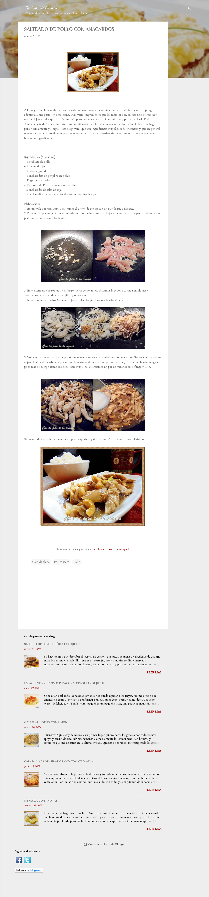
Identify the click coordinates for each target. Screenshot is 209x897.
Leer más (154, 672)
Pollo (76, 562)
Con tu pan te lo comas (41, 7)
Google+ (124, 549)
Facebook (98, 549)
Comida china (41, 562)
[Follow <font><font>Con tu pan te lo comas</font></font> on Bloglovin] (29, 872)
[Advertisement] (184, 70)
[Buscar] (190, 9)
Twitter (111, 549)
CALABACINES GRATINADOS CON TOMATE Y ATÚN (59, 761)
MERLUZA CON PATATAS (40, 800)
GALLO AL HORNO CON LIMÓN (45, 722)
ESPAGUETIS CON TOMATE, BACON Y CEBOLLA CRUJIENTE (64, 683)
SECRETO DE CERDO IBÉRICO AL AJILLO (52, 644)
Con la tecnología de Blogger (106, 844)
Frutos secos (61, 562)
